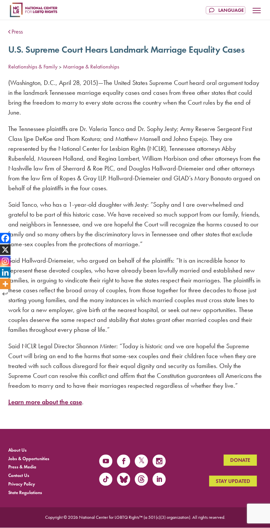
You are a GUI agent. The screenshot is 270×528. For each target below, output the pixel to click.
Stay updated (233, 481)
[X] (5, 249)
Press (17, 31)
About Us (17, 450)
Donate (240, 460)
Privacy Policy (21, 484)
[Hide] (5, 294)
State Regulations (25, 492)
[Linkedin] (5, 272)
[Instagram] (5, 261)
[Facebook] (5, 238)
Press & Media (22, 467)
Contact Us (18, 475)
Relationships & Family (33, 66)
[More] (5, 284)
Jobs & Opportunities (28, 458)
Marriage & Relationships (91, 66)
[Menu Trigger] (257, 11)
